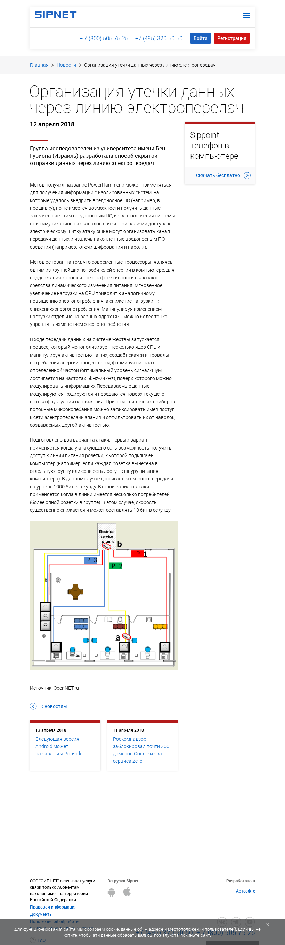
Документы (41, 914)
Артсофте (245, 891)
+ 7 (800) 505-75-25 (104, 38)
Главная (39, 64)
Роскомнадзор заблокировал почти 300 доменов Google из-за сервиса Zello (141, 750)
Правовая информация (53, 907)
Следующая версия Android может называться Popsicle (58, 746)
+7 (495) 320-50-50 (158, 38)
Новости (66, 64)
